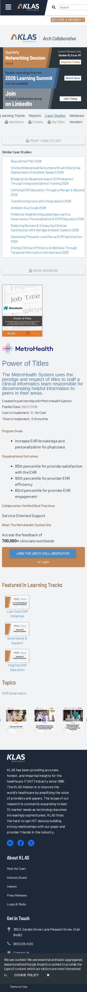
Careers (12, 886)
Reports (35, 116)
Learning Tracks (12, 116)
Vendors (75, 122)
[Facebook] (20, 843)
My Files (58, 122)
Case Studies (55, 116)
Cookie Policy (26, 975)
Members (15, 122)
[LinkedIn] (10, 843)
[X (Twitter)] (31, 843)
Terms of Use (18, 986)
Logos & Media (16, 904)
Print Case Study (45, 140)
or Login (43, 562)
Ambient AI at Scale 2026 (28, 208)
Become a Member (66, 20)
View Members (45, 270)
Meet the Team (16, 868)
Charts (37, 122)
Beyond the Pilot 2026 (26, 161)
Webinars (76, 116)
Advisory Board (17, 877)
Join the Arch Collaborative (43, 553)
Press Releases (17, 895)
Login (20, 20)
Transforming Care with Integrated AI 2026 (41, 201)
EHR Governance (14, 693)
